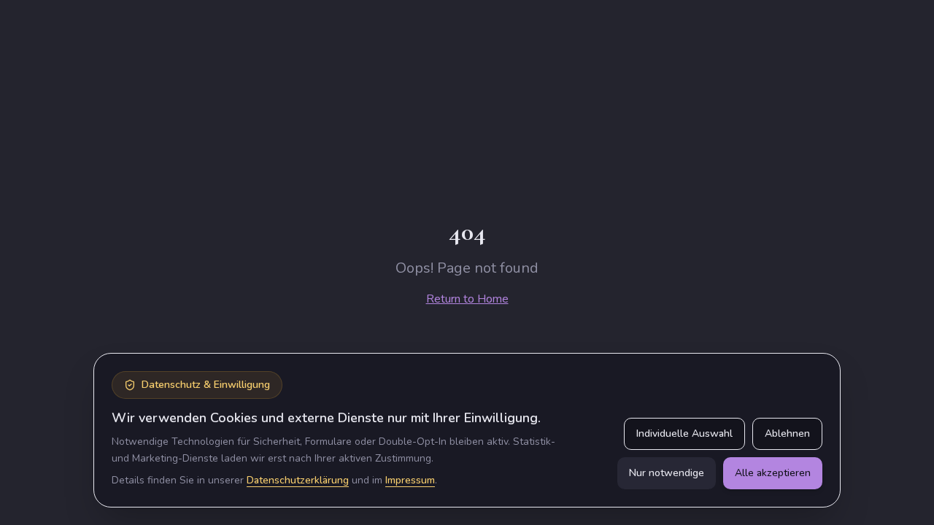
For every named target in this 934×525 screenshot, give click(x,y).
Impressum (410, 480)
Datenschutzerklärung (298, 480)
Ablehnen (787, 433)
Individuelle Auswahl (684, 433)
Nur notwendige (666, 473)
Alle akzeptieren (773, 473)
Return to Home (467, 299)
